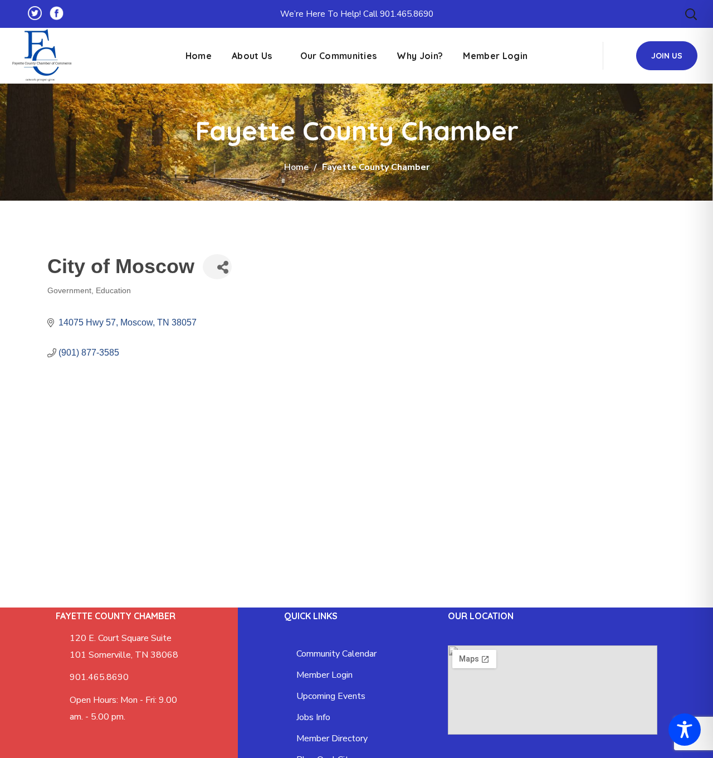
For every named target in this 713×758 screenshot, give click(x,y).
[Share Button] (217, 266)
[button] (690, 14)
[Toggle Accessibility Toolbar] (684, 729)
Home (296, 167)
